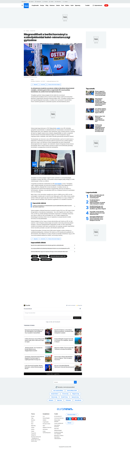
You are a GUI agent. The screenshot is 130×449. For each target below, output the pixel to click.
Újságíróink (33, 434)
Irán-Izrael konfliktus (58, 390)
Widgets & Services (47, 427)
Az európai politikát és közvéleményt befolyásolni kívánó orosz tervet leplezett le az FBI (50, 248)
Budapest (51, 400)
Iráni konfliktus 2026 (72, 390)
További (56, 413)
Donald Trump (64, 397)
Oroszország (65, 393)
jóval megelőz (58, 183)
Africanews (45, 429)
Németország (43, 256)
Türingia (34, 256)
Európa (42, 5)
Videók (32, 431)
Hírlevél (69, 422)
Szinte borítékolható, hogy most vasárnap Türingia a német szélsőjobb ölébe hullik (49, 251)
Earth (72, 5)
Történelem (68, 400)
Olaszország (54, 397)
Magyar (24, 1)
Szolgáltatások (46, 413)
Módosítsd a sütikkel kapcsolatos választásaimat (58, 437)
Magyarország (75, 393)
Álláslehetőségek (58, 430)
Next (62, 5)
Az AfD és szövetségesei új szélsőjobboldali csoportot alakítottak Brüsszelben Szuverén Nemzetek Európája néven (52, 206)
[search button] (63, 2)
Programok (33, 433)
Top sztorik (90, 89)
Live (106, 5)
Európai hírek (32, 30)
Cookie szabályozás (58, 423)
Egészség (77, 5)
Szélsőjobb (35, 259)
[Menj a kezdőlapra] (26, 5)
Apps (44, 425)
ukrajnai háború (54, 393)
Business (52, 5)
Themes (33, 413)
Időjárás (44, 420)
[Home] (24, 30)
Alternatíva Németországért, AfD (58, 256)
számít (58, 128)
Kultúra (67, 5)
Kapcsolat (56, 428)
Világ (47, 5)
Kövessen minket (46, 423)
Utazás (58, 5)
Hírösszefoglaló (46, 418)
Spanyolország (75, 397)
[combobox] (70, 2)
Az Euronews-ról (57, 416)
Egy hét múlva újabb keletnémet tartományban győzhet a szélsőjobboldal (47, 245)
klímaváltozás (78, 400)
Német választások (46, 259)
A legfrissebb (35, 5)
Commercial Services (59, 418)
